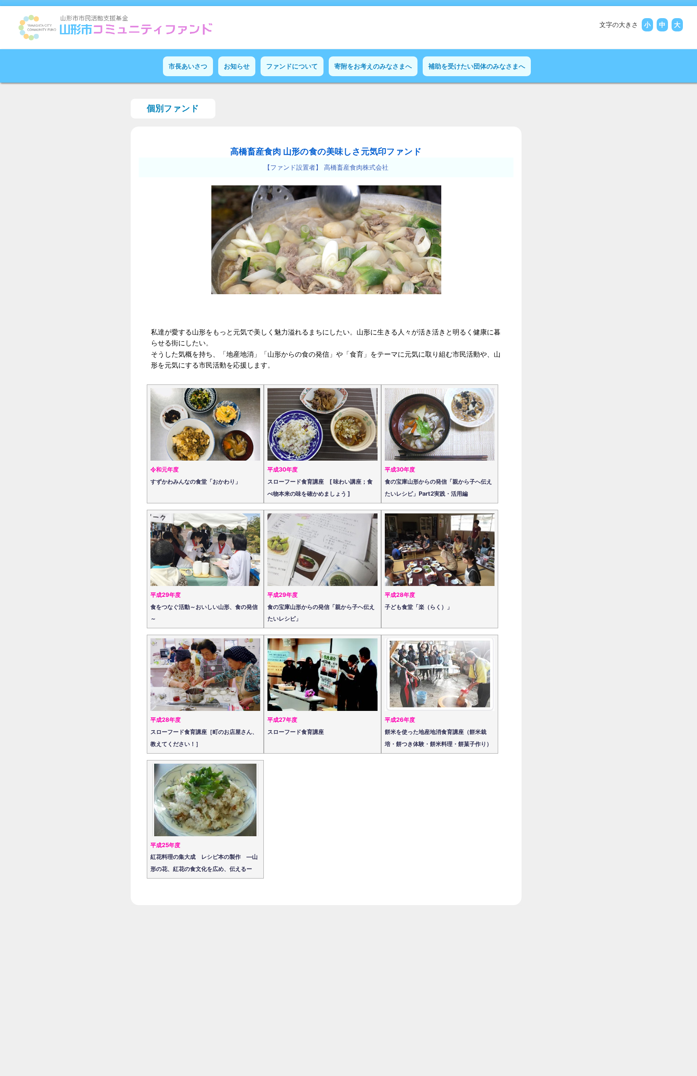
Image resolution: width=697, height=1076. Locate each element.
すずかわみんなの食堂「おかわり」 (195, 481)
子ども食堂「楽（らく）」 (419, 606)
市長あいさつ (188, 66)
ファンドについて (292, 66)
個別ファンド (173, 108)
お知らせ (237, 66)
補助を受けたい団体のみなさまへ (476, 66)
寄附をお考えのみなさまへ (373, 66)
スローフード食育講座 (295, 731)
